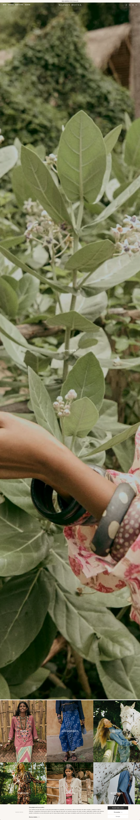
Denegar (118, 816)
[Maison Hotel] (70, 5)
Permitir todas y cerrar (118, 808)
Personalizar (117, 812)
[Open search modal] (129, 4)
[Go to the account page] (126, 4)
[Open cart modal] (132, 5)
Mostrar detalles (33, 817)
